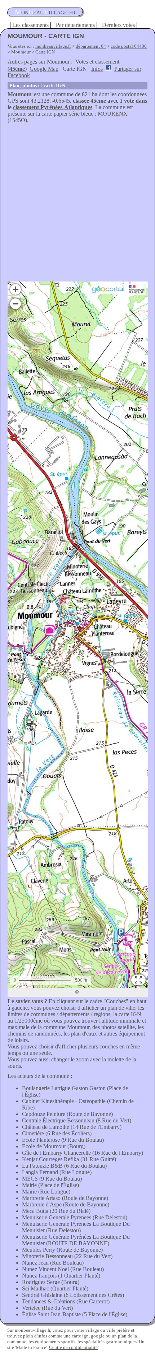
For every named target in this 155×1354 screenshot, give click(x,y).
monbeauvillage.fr (53, 46)
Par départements (75, 25)
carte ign (80, 1336)
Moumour (21, 52)
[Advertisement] (77, 204)
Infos (97, 69)
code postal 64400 (129, 46)
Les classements (30, 25)
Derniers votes (118, 25)
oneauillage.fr (45, 12)
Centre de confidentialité (73, 1347)
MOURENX (113, 114)
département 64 (91, 46)
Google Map (44, 69)
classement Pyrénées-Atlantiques (52, 107)
